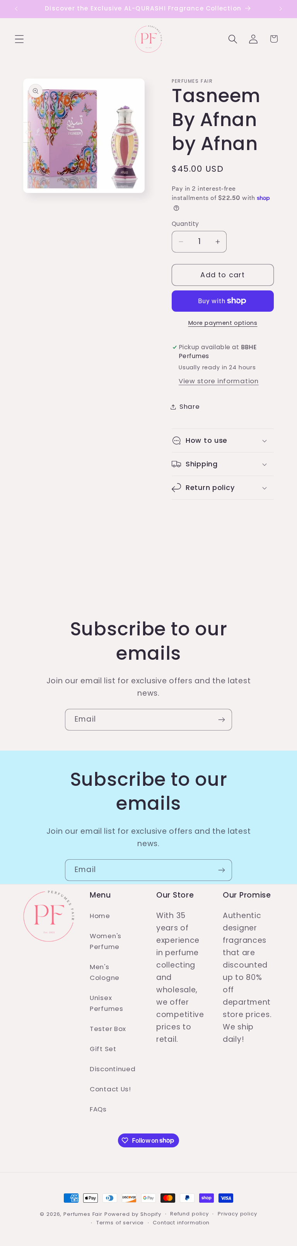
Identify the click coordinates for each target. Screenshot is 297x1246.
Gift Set (103, 1048)
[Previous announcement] (16, 8)
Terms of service (120, 1222)
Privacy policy (237, 1213)
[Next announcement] (280, 8)
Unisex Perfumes (106, 1003)
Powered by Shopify (132, 1214)
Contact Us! (110, 1089)
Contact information (181, 1222)
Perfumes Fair (82, 1214)
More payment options (223, 323)
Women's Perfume (105, 941)
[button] (19, 39)
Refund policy (189, 1213)
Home (100, 915)
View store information (219, 381)
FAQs (98, 1109)
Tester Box (108, 1028)
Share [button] (189, 406)
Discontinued (113, 1069)
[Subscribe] (221, 720)
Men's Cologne (104, 972)
